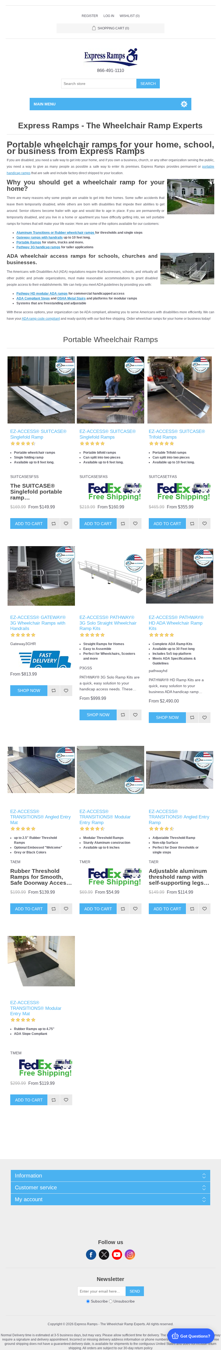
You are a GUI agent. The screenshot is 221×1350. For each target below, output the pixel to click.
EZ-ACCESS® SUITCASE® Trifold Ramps (177, 434)
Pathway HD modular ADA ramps (42, 293)
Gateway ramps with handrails (39, 237)
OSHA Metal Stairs (71, 298)
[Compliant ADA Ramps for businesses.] (179, 575)
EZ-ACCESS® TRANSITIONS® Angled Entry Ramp (179, 817)
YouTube (117, 1254)
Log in (108, 16)
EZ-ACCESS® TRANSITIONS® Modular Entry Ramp (105, 817)
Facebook (91, 1254)
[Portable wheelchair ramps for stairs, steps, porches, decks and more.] (41, 389)
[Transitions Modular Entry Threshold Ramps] (110, 770)
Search (148, 83)
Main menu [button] (45, 104)
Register (90, 16)
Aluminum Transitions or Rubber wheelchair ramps (55, 233)
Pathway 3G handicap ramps (38, 247)
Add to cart (29, 523)
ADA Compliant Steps (33, 298)
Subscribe (99, 1301)
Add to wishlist (66, 523)
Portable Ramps (28, 242)
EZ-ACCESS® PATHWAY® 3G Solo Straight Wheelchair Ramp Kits (108, 623)
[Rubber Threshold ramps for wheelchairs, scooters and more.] (41, 770)
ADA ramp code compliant (41, 319)
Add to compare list (53, 523)
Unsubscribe (124, 1301)
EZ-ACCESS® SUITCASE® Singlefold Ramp (38, 434)
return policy (143, 1348)
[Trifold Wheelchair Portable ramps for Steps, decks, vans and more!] (179, 389)
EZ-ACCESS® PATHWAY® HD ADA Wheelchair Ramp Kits (176, 623)
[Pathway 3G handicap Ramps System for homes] (110, 575)
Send (135, 1291)
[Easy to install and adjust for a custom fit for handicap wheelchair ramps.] (179, 770)
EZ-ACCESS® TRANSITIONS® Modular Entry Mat (35, 1008)
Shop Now (29, 690)
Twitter (104, 1254)
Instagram (130, 1254)
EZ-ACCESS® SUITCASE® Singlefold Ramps (108, 434)
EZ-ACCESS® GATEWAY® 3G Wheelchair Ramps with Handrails (38, 623)
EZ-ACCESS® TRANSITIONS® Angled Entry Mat (40, 817)
